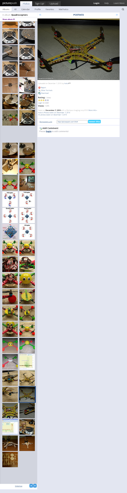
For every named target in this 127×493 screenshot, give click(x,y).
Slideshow (18, 486)
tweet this (94, 121)
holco (66, 83)
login (48, 131)
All (15, 9)
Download (45, 93)
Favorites (50, 9)
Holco (26, 3)
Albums (5, 9)
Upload (54, 3)
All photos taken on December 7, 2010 (52, 115)
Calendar (25, 9)
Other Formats (46, 90)
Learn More (119, 3)
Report (43, 87)
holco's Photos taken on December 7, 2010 (54, 112)
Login (40, 103)
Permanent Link (45, 121)
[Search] (122, 9)
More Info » (92, 110)
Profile (38, 9)
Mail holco (63, 9)
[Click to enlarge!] (78, 49)
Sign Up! (39, 3)
